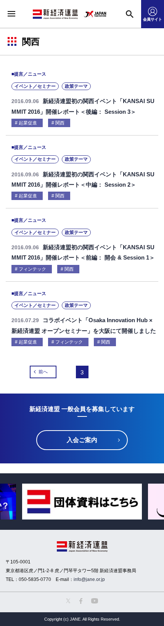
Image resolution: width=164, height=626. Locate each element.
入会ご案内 (82, 440)
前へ (43, 371)
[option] (82, 502)
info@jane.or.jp (89, 579)
